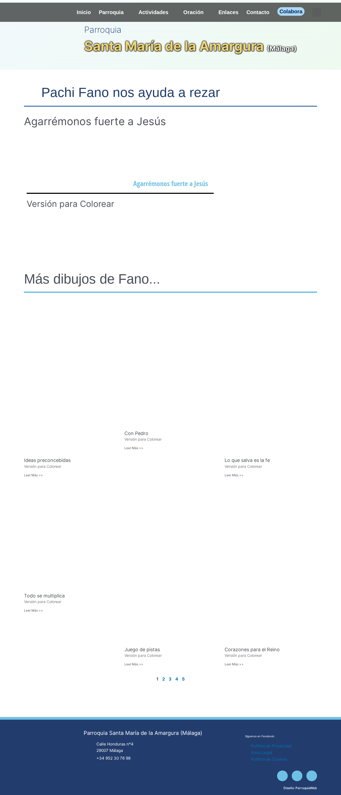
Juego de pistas (142, 649)
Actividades (153, 12)
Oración (193, 12)
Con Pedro (136, 433)
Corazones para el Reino (252, 649)
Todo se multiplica (44, 596)
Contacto (257, 12)
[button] (316, 12)
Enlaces (228, 12)
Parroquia (111, 12)
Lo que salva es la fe (247, 460)
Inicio (84, 12)
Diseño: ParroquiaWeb (300, 788)
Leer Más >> (33, 475)
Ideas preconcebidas (47, 460)
